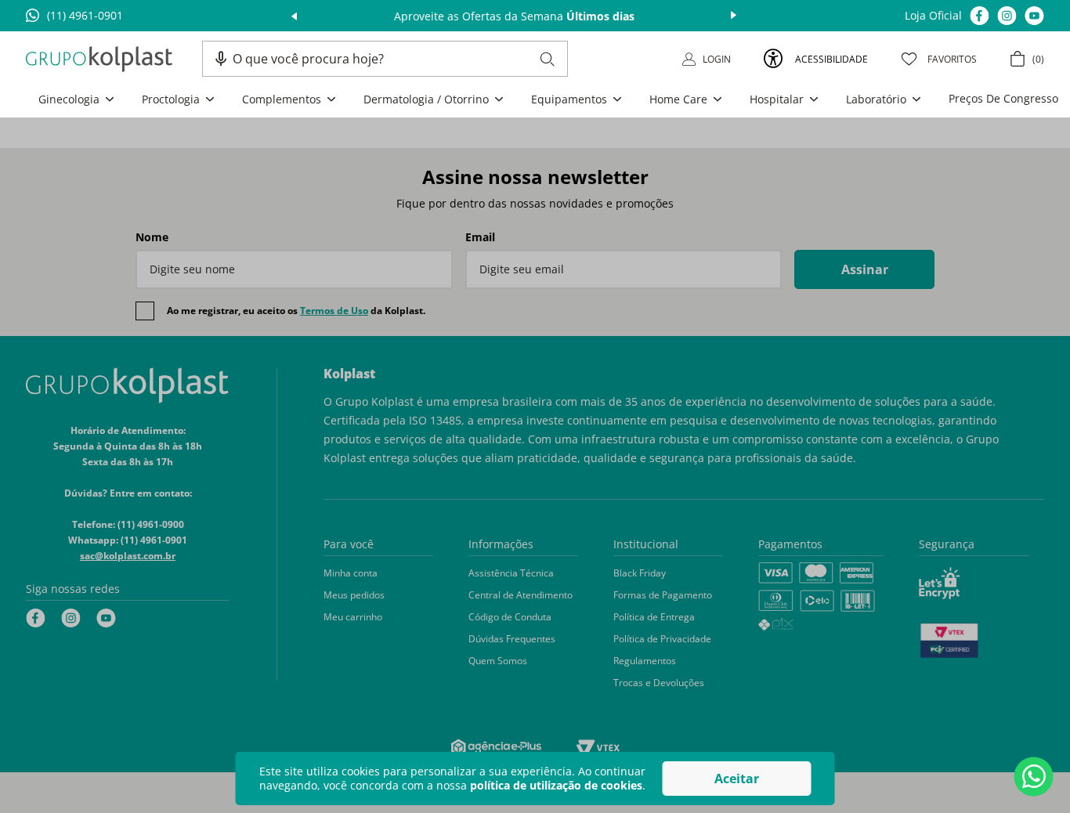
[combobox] (394, 59)
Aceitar (736, 778)
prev (294, 15)
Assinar (864, 269)
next (733, 15)
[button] (220, 59)
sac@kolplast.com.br (127, 555)
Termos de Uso (334, 310)
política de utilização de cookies (556, 785)
